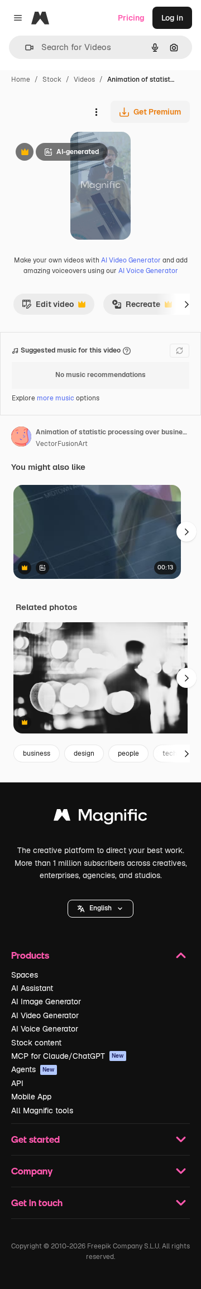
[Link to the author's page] (21, 438)
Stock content (36, 1043)
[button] (100, 909)
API (17, 1083)
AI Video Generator (131, 260)
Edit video (48, 307)
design (84, 753)
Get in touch (37, 1202)
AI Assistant (32, 988)
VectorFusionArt (62, 443)
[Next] (186, 304)
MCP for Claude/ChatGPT (67, 1056)
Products (30, 955)
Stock (51, 79)
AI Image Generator (46, 1002)
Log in (172, 18)
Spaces (24, 975)
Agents (33, 1069)
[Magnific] (100, 817)
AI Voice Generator (148, 270)
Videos (84, 79)
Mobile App (31, 1097)
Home (20, 79)
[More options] (96, 112)
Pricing (131, 18)
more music (55, 398)
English (100, 908)
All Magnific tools (42, 1110)
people (128, 753)
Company (31, 1171)
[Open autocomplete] (24, 47)
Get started (35, 1139)
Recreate (136, 307)
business (36, 753)
